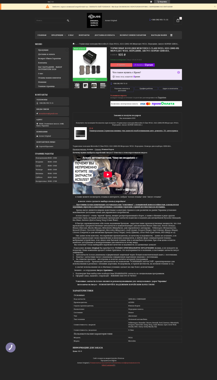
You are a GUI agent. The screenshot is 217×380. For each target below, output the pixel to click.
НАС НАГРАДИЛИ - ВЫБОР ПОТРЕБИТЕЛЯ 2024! (50, 68)
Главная (42, 35)
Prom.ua (121, 358)
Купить (122, 65)
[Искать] (68, 20)
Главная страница (46, 86)
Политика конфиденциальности (126, 363)
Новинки (42, 82)
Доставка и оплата (105, 35)
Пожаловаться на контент (100, 363)
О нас (71, 35)
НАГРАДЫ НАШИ (159, 35)
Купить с (140, 65)
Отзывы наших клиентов (49, 78)
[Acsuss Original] (94, 20)
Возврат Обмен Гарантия (133, 35)
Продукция (57, 35)
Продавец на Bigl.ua (108, 360)
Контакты (84, 35)
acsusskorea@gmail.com (48, 114)
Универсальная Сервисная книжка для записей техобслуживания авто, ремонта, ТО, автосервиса (133, 130)
